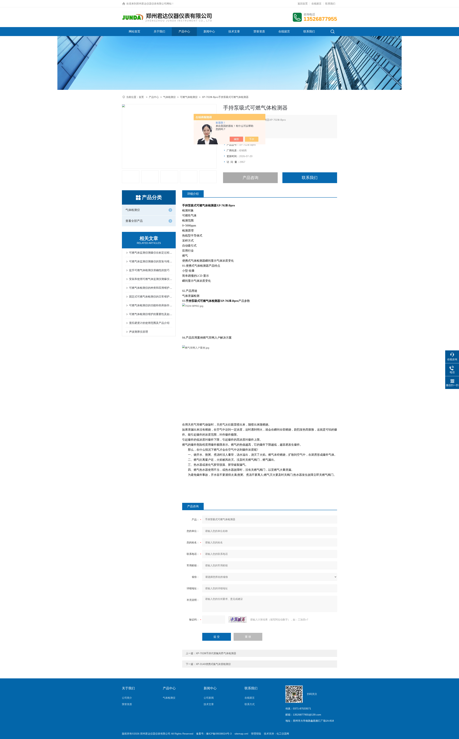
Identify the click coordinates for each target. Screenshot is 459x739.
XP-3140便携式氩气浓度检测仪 (213, 664)
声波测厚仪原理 (138, 331)
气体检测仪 (169, 97)
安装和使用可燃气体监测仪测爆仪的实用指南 (150, 278)
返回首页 (303, 3)
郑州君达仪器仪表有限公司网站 (154, 3)
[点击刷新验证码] (238, 620)
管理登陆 (256, 733)
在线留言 (316, 3)
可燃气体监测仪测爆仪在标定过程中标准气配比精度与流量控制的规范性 (150, 252)
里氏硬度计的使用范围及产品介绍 (149, 322)
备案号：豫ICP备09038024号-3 (214, 733)
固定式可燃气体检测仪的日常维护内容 (150, 296)
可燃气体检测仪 (189, 97)
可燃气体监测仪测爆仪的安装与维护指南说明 (150, 261)
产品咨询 (250, 177)
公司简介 (127, 697)
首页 (142, 97)
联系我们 (330, 3)
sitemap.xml (241, 733)
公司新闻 (209, 697)
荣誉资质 (259, 31)
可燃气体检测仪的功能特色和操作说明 (150, 305)
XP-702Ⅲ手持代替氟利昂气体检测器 (216, 653)
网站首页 (134, 31)
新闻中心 (209, 31)
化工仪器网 (282, 733)
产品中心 (184, 31)
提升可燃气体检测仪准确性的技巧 (149, 270)
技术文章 (234, 31)
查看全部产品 (134, 220)
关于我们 (159, 31)
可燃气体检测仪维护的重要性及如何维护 (150, 314)
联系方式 (250, 704)
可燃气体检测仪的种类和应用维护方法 (150, 287)
